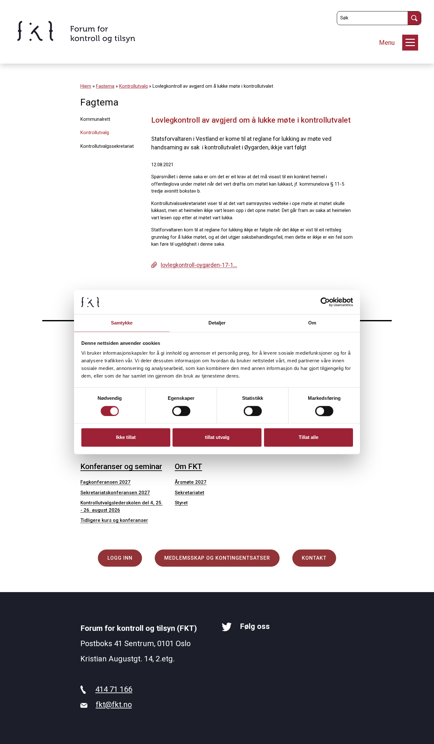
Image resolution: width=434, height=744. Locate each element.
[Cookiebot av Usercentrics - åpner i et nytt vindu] (325, 302)
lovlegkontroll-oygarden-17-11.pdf (203, 265)
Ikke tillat (126, 437)
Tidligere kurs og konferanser (114, 520)
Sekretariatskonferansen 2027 (115, 492)
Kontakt (314, 558)
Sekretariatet (189, 492)
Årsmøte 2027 (191, 482)
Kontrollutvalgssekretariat (107, 146)
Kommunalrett (95, 119)
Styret (181, 503)
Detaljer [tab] (217, 323)
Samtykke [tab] (122, 323)
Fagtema (105, 86)
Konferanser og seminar (121, 466)
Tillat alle (308, 437)
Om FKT (188, 466)
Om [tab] (312, 323)
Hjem (85, 86)
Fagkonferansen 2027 (105, 482)
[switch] (181, 411)
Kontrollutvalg (133, 86)
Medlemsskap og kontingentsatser (217, 558)
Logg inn (119, 558)
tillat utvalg (217, 437)
